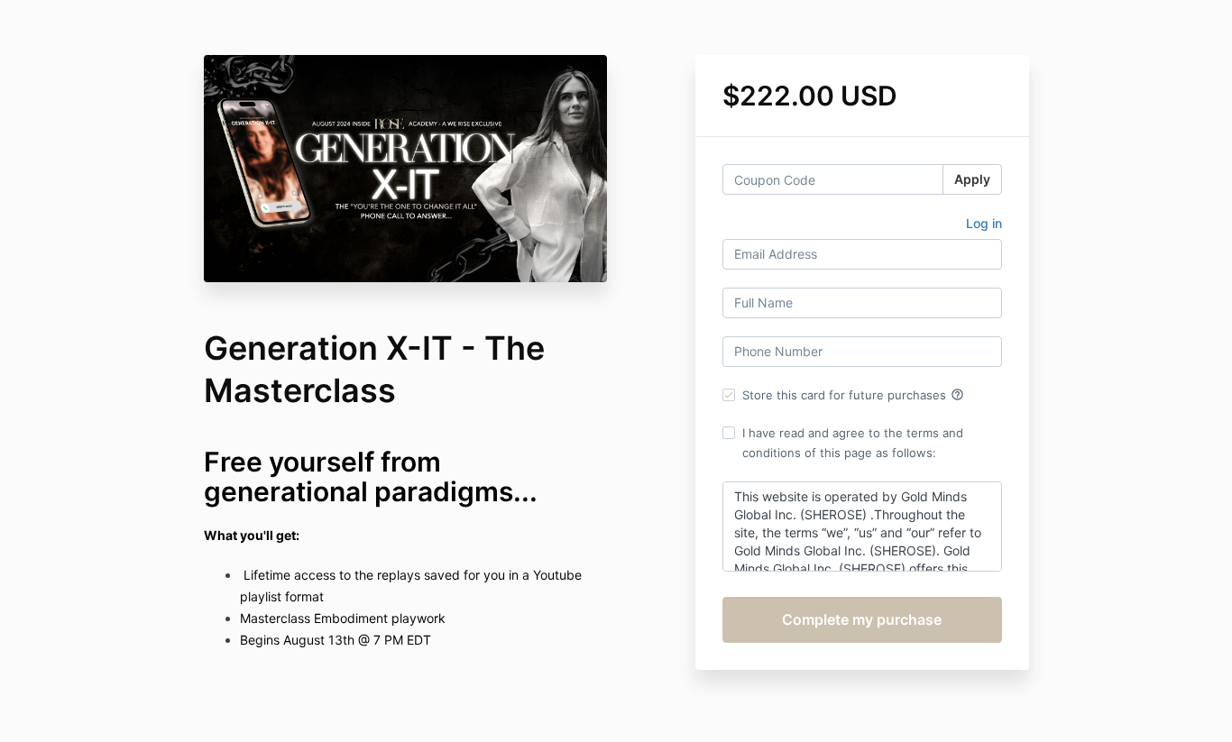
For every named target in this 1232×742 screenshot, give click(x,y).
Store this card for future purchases (853, 395)
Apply (972, 179)
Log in (984, 223)
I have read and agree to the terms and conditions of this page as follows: (852, 443)
